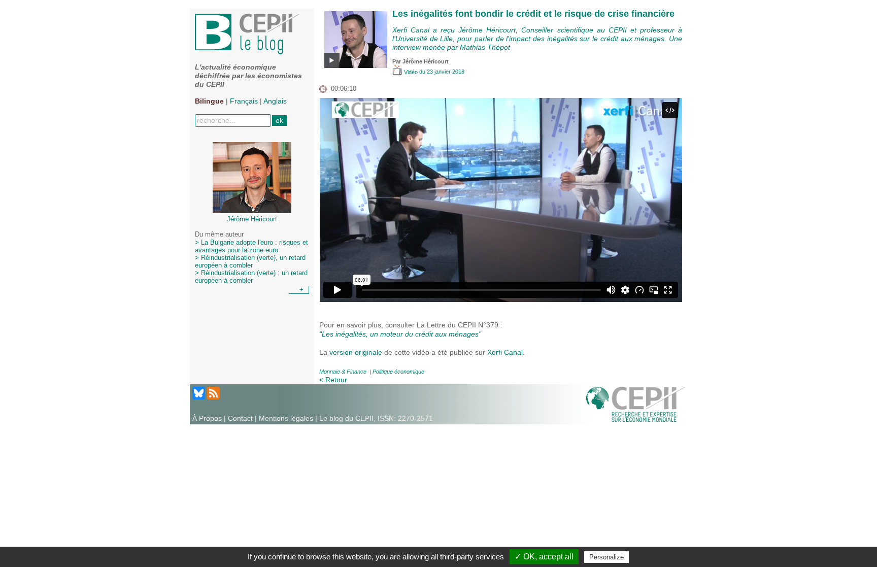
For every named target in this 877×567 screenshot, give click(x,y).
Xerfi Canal (505, 352)
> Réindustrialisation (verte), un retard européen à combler (250, 261)
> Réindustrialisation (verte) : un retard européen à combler (251, 277)
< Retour (333, 380)
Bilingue (209, 101)
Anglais (275, 101)
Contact (240, 418)
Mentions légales (286, 418)
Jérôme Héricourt (425, 61)
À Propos (207, 418)
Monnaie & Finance (342, 372)
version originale (355, 352)
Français (244, 101)
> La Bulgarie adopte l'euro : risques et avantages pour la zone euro (251, 246)
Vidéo (410, 72)
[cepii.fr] (635, 403)
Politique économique (398, 372)
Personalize (606, 557)
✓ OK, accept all (544, 556)
